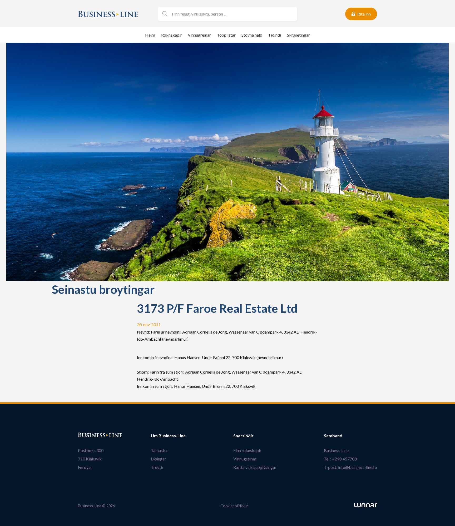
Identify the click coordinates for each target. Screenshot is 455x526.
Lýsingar (158, 458)
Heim (150, 34)
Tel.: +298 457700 (340, 458)
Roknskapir (171, 34)
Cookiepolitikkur (234, 506)
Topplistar (226, 34)
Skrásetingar (298, 34)
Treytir (157, 467)
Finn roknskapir (247, 450)
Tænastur (159, 450)
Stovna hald (251, 34)
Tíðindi (274, 34)
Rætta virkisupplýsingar (254, 467)
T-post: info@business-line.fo (350, 467)
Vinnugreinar (199, 34)
